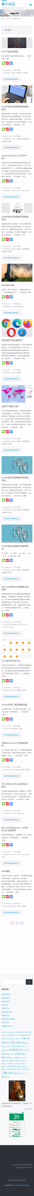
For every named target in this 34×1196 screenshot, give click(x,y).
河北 (12, 1061)
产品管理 (25, 73)
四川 (15, 1046)
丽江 (18, 1038)
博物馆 (25, 1043)
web (13, 73)
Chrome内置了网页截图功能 (14, 704)
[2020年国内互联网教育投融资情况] (17, 208)
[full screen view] (23, 1112)
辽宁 (22, 1069)
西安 (15, 1069)
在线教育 (4, 141)
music (4, 1035)
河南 (19, 1061)
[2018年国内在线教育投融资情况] (17, 534)
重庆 (28, 1069)
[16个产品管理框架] (17, 43)
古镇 (9, 1046)
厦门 (4, 1046)
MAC (13, 190)
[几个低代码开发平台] (17, 648)
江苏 (5, 1061)
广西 (12, 1054)
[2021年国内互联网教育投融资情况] (17, 94)
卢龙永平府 (5, 1008)
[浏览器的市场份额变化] (17, 328)
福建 (19, 1066)
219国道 (5, 1032)
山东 (26, 1050)
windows (12, 1039)
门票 (7, 1073)
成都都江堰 (5, 1015)
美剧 (25, 1066)
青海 (23, 1073)
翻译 (4, 1069)
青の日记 (8, 4)
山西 (5, 1054)
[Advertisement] (17, 946)
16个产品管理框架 (10, 51)
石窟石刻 (11, 1066)
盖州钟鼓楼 (5, 998)
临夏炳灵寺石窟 (7, 1026)
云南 (25, 1038)
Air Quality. (13, 1112)
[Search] (29, 982)
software (20, 190)
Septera (16, 1185)
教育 (10, 141)
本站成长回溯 (8, 285)
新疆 (17, 1058)
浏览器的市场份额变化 (12, 340)
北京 (15, 1042)
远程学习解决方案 (10, 406)
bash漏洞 (6, 871)
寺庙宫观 (16, 1049)
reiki (17, 1035)
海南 (4, 1063)
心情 (17, 306)
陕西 (17, 1073)
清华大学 (11, 1063)
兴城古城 (5, 1005)
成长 (22, 306)
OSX (25, 624)
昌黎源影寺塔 (6, 994)
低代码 (24, 690)
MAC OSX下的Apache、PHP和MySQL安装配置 (15, 829)
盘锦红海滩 (5, 1001)
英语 (9, 1069)
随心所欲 (18, 304)
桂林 (23, 1057)
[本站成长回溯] (17, 273)
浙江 (25, 1061)
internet (7, 73)
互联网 (18, 73)
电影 (4, 1066)
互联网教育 (25, 139)
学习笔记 (18, 70)
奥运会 (5, 1050)
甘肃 (23, 1063)
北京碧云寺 (5, 1022)
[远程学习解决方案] (17, 394)
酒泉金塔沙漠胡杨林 (8, 1019)
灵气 (18, 1063)
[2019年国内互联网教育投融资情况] (17, 465)
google (7, 624)
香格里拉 (5, 1077)
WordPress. (25, 1185)
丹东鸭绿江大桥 (7, 1012)
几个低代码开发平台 (11, 660)
